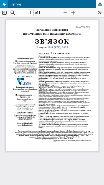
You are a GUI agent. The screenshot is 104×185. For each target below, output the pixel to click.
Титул (16, 4)
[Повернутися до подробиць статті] (4, 4)
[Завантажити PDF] (100, 4)
